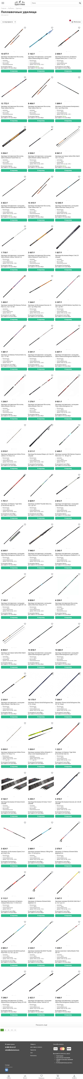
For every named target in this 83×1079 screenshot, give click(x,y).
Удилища (19, 8)
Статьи (7, 1065)
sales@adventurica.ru (12, 1050)
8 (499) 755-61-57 (10, 1047)
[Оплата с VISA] (55, 1050)
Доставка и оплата (36, 1047)
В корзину (14, 71)
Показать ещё (41, 1025)
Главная (3, 8)
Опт (31, 1052)
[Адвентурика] (20, 3)
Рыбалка (11, 8)
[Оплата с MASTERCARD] (62, 1050)
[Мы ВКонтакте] (6, 1071)
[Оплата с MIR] (69, 1050)
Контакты (33, 1055)
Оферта (32, 1044)
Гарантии (33, 1050)
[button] (39, 51)
